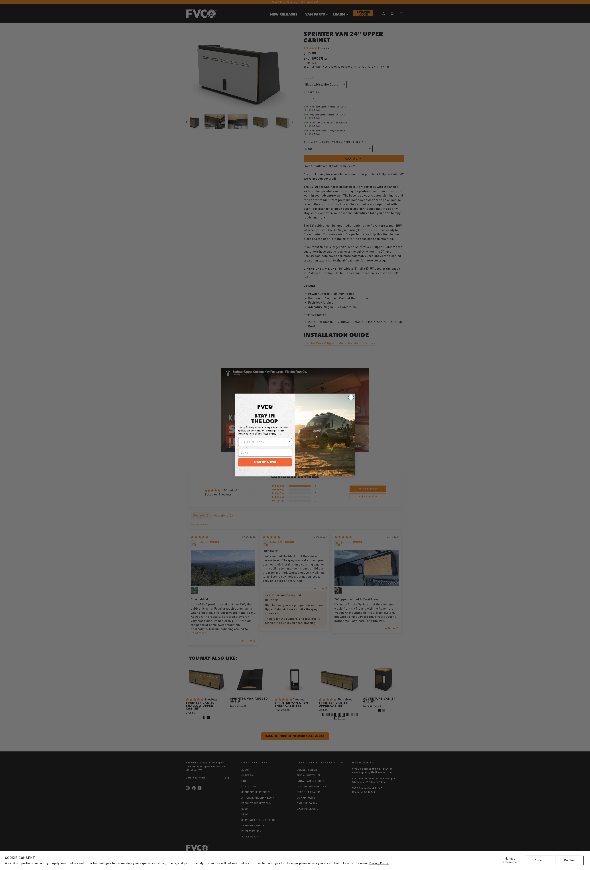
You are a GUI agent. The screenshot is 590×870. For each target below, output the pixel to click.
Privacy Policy (379, 863)
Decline (569, 860)
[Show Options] (288, 442)
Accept (540, 860)
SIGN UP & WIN (265, 462)
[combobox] (264, 442)
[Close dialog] (351, 397)
